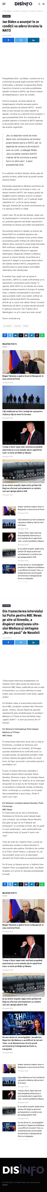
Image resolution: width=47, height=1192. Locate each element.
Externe (6, 16)
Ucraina (18, 326)
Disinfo (5, 1185)
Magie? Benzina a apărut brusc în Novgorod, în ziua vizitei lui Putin (23, 377)
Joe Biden (8, 326)
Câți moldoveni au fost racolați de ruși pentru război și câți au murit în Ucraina (22, 413)
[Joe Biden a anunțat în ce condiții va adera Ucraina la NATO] (23, 59)
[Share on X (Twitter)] (21, 40)
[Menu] (4, 4)
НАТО (26, 326)
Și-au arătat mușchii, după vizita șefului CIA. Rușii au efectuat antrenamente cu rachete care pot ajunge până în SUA (22, 488)
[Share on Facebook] (8, 40)
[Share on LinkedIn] (33, 40)
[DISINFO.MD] (24, 4)
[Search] (43, 4)
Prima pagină (6, 11)
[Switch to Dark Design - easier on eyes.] (39, 4)
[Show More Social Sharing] (42, 40)
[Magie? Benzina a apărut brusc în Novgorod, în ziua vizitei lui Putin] (23, 362)
